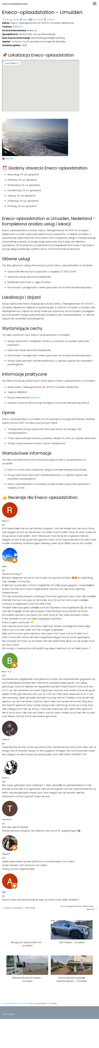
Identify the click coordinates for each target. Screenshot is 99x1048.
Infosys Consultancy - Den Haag (19, 907)
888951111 (18, 26)
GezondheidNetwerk (15, 4)
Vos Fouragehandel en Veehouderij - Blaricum (77, 908)
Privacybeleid (9, 1014)
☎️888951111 (7, 158)
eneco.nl (35, 397)
